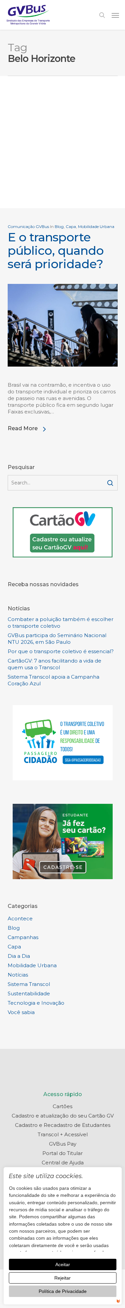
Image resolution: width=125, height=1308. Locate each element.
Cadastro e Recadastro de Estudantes (62, 1125)
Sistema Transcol (29, 984)
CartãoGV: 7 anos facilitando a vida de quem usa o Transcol (54, 664)
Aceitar (62, 1264)
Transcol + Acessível (63, 1134)
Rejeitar (62, 1278)
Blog (59, 226)
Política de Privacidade (63, 1291)
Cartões (62, 1106)
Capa (71, 226)
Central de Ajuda (63, 1162)
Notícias (18, 975)
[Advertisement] (62, 142)
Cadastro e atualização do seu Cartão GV (63, 1115)
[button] (115, 15)
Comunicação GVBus (28, 226)
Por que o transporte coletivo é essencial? (61, 651)
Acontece (20, 918)
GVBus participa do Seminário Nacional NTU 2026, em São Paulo (57, 638)
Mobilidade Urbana (96, 226)
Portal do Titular (62, 1153)
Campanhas (23, 937)
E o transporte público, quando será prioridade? (56, 250)
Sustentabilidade (29, 993)
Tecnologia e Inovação (36, 1003)
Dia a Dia (19, 956)
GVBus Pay (62, 1144)
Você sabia (21, 1012)
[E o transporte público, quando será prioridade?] (63, 378)
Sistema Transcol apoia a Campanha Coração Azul (53, 680)
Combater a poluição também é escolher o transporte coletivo (60, 622)
